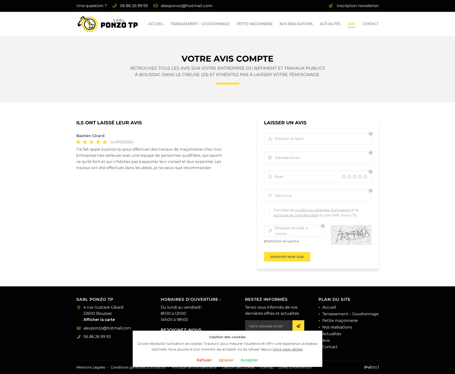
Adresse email (284, 157)
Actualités (330, 24)
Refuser (204, 360)
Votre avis (280, 195)
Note (275, 176)
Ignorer (226, 360)
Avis (351, 24)
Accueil (156, 24)
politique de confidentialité (295, 215)
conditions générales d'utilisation (322, 210)
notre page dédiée (288, 349)
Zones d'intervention (295, 367)
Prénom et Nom (286, 138)
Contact (370, 24)
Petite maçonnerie (255, 24)
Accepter (249, 360)
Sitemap (266, 367)
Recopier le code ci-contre (288, 231)
